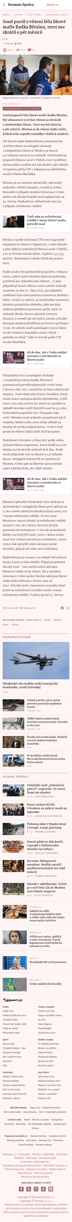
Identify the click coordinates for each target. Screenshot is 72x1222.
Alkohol (58, 620)
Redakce (19, 1158)
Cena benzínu (30, 1112)
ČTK (5, 39)
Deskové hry (45, 1140)
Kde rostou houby (12, 1112)
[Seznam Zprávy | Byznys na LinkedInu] (50, 1189)
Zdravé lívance (45, 1052)
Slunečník (9, 1124)
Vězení (15, 624)
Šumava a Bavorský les (14, 1085)
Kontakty (61, 1154)
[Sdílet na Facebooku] (62, 608)
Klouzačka (21, 1124)
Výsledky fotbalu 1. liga (14, 1048)
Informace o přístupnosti (35, 1162)
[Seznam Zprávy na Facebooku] (21, 1189)
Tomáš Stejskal (46, 876)
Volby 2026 (8, 1011)
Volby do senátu (10, 1028)
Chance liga (8, 1044)
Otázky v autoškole (47, 1094)
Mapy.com (35, 1108)
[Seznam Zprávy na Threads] (43, 1189)
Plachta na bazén (40, 1120)
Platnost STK (44, 1098)
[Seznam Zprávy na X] (28, 1189)
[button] (36, 75)
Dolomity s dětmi (11, 1098)
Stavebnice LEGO (57, 1136)
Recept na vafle (45, 1061)
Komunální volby (11, 1033)
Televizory (58, 1140)
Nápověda (48, 1154)
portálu (59, 254)
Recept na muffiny (47, 1048)
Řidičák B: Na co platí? (49, 1089)
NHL (5, 1065)
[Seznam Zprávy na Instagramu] (36, 1189)
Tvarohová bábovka (47, 1057)
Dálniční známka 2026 (49, 1081)
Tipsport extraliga (11, 1052)
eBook (10, 50)
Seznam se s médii (36, 1169)
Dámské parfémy (15, 1140)
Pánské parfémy (43, 1145)
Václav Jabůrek (46, 853)
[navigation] (4, 4)
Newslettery (25, 1173)
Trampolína (57, 1120)
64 (33, 50)
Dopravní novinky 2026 (49, 1085)
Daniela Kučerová (48, 816)
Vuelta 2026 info (46, 1011)
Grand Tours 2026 (46, 1033)
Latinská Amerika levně (14, 1094)
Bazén (27, 1120)
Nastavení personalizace (35, 1177)
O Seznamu (23, 1154)
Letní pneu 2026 (46, 1076)
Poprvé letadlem (11, 1081)
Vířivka (35, 1128)
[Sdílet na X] (67, 608)
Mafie (48, 620)
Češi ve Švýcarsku (11, 1089)
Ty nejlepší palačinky (48, 1044)
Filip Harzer (43, 895)
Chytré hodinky (25, 1145)
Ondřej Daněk (45, 831)
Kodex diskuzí (57, 1169)
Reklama (31, 1158)
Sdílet (22, 50)
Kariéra (36, 1154)
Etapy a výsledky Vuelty (50, 1015)
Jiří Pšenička (44, 796)
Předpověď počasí (51, 1108)
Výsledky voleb (10, 1020)
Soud (5, 624)
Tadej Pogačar (45, 1024)
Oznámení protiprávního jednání (22, 1166)
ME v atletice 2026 (12, 1057)
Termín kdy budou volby (14, 1024)
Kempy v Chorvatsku (13, 1076)
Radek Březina (33, 620)
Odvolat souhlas (43, 1173)
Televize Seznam (14, 1169)
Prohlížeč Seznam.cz (55, 1166)
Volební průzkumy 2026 (14, 1015)
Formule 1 (7, 1061)
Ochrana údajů (47, 1158)
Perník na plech (46, 1065)
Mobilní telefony (38, 1136)
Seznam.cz (52, 4)
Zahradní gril (59, 1124)
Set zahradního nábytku (39, 1124)
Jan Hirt (42, 1020)
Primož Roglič (45, 1028)
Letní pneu (31, 1140)
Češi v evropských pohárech (52, 1112)
